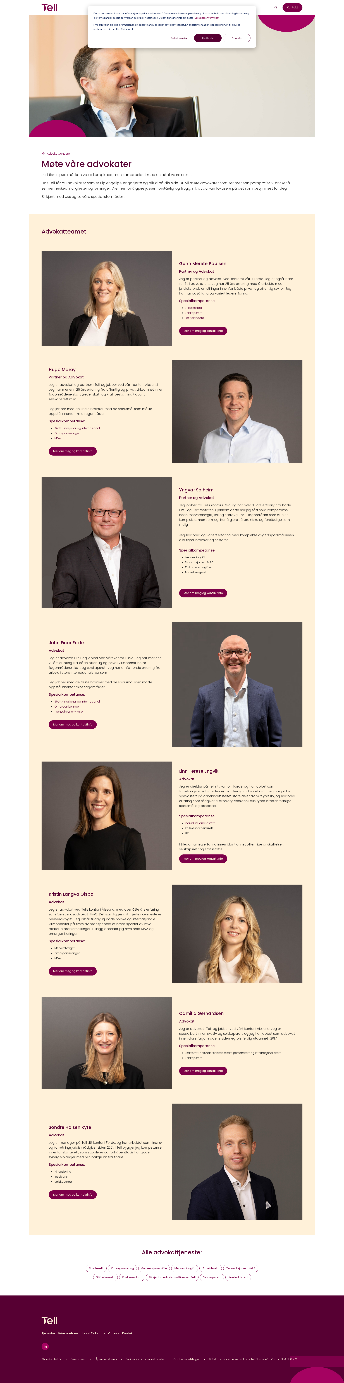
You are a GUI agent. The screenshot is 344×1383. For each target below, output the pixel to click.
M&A (57, 958)
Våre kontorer (68, 1333)
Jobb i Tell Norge (93, 1333)
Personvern (78, 1359)
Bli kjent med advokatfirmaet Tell (172, 1277)
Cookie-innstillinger (186, 1359)
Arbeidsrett (210, 1268)
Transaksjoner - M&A (199, 562)
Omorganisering (122, 1268)
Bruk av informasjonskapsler (145, 1359)
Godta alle (208, 37)
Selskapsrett (193, 1058)
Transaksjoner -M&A (240, 1268)
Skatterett (96, 1268)
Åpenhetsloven (106, 1359)
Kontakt (292, 7)
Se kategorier (179, 37)
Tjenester (48, 1333)
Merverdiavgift (195, 557)
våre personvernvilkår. (207, 17)
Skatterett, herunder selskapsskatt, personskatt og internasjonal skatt (233, 1053)
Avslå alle (237, 37)
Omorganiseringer (67, 953)
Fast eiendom (131, 1277)
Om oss (113, 1333)
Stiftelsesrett (105, 1277)
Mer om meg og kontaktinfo (203, 331)
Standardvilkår (52, 1359)
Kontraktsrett (238, 1277)
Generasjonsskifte (154, 1268)
